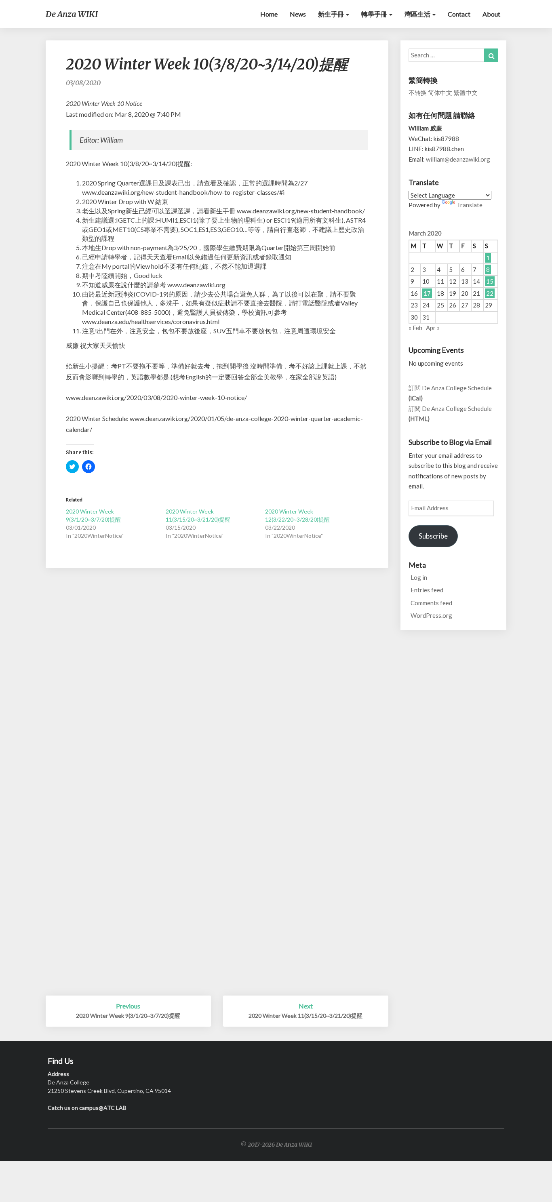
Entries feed (427, 590)
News (298, 14)
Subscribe (433, 536)
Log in (419, 577)
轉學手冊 (374, 14)
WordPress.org (431, 615)
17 (427, 293)
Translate (469, 204)
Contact (459, 14)
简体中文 (440, 92)
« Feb (415, 327)
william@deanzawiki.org (458, 159)
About (491, 14)
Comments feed (431, 602)
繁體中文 (465, 92)
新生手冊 (331, 14)
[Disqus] (217, 683)
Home (269, 14)
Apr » (433, 327)
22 (489, 293)
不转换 (418, 92)
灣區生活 (418, 14)
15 (489, 281)
